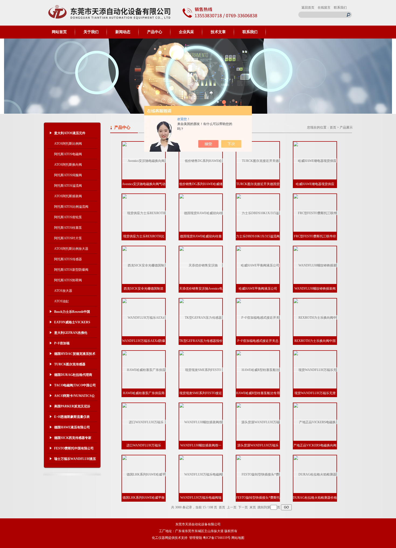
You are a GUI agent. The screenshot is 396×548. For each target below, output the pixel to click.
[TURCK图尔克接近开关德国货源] (258, 160)
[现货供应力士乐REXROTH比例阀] (144, 213)
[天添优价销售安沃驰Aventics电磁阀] (201, 265)
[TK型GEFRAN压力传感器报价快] (201, 317)
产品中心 (154, 32)
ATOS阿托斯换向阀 (68, 165)
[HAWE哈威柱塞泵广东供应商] (144, 369)
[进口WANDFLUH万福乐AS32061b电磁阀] (144, 422)
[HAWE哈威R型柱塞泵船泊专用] (258, 369)
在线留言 (324, 7)
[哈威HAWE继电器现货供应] (315, 160)
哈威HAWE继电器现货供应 (315, 184)
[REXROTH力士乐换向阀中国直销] (315, 317)
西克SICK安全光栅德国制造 (144, 288)
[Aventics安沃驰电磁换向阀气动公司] (144, 160)
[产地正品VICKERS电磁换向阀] (315, 422)
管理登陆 (195, 538)
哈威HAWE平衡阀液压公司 (258, 288)
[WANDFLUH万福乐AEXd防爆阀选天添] (144, 317)
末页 (252, 507)
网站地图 (237, 538)
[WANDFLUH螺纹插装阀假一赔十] (201, 422)
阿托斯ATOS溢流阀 (68, 186)
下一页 (243, 507)
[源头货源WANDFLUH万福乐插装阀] (258, 422)
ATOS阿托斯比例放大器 (71, 249)
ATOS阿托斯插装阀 (68, 196)
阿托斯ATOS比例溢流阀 (71, 207)
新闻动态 (122, 32)
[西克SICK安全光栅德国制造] (144, 265)
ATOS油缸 (61, 301)
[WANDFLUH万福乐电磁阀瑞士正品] (201, 474)
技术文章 (218, 32)
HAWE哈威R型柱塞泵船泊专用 (258, 393)
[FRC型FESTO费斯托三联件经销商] (315, 213)
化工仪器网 (160, 538)
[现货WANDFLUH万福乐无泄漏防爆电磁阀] (315, 369)
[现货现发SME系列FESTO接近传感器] (201, 369)
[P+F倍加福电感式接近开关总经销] (258, 317)
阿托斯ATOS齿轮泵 (68, 217)
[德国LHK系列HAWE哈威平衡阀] (144, 474)
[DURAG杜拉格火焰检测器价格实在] (315, 474)
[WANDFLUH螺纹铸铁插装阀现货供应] (315, 265)
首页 (333, 127)
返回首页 (307, 7)
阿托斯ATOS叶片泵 (68, 238)
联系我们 (340, 7)
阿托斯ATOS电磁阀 (68, 154)
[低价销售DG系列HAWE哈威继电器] (201, 160)
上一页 (232, 507)
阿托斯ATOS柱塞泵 (68, 228)
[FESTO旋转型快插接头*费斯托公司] (258, 474)
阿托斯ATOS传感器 (68, 259)
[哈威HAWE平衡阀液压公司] (258, 265)
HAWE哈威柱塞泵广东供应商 (144, 393)
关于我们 (91, 32)
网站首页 (59, 32)
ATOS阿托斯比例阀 (68, 143)
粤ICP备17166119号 (217, 538)
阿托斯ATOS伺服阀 (68, 175)
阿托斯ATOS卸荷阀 (68, 280)
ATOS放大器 (63, 291)
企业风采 (186, 32)
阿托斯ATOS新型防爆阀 (71, 270)
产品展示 (346, 127)
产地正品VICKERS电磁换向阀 (314, 445)
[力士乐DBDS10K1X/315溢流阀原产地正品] (258, 213)
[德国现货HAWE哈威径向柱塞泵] (201, 213)
